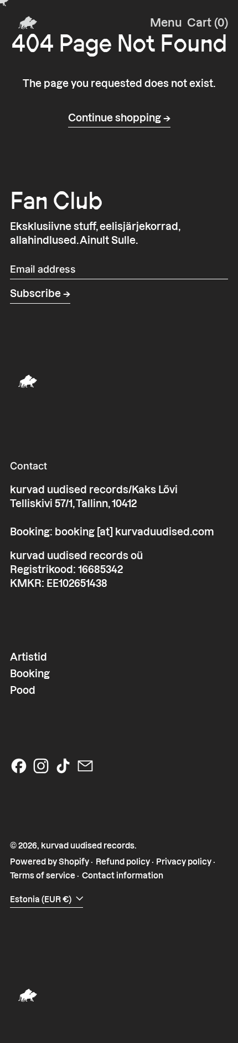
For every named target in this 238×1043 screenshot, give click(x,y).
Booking (30, 673)
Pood (22, 690)
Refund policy (123, 861)
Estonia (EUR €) (41, 899)
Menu (166, 23)
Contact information (122, 875)
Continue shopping (114, 118)
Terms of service (42, 875)
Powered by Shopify (49, 861)
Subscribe (35, 293)
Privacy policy (183, 861)
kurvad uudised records (87, 845)
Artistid (28, 657)
